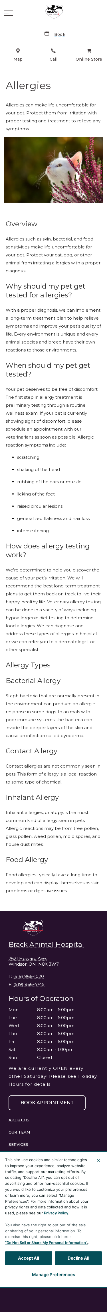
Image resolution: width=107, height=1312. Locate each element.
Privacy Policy (56, 1213)
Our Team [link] (19, 1132)
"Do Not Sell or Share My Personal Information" (46, 1242)
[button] (8, 13)
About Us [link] (19, 1120)
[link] (53, 11)
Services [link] (18, 1144)
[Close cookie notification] (98, 1160)
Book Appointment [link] (47, 1102)
